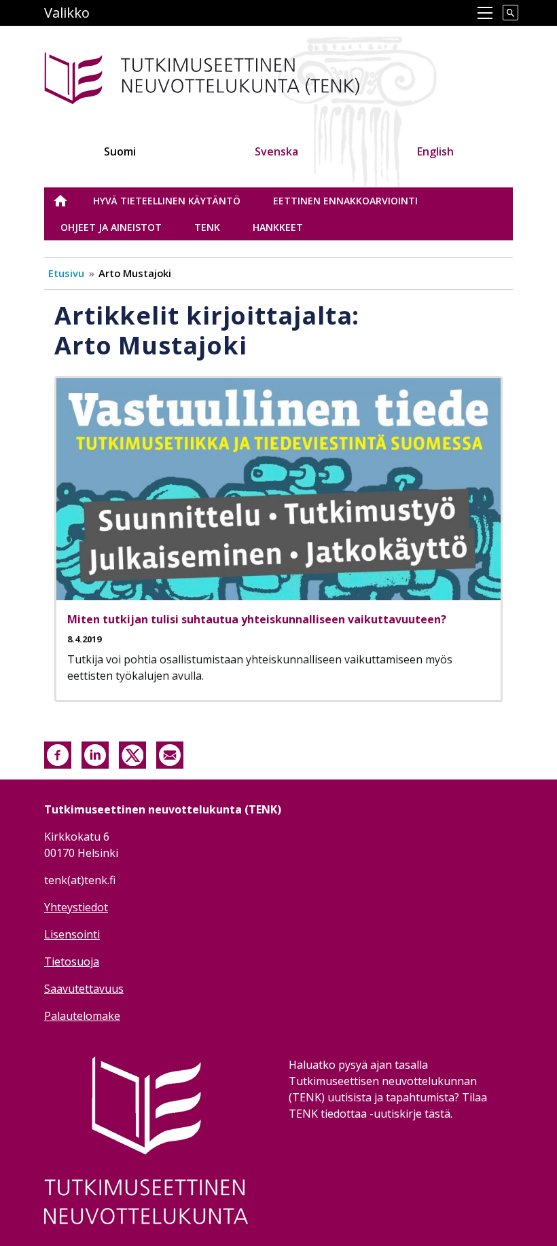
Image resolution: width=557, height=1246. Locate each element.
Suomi (120, 151)
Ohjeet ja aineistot (111, 227)
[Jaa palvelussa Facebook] (57, 754)
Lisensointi (72, 934)
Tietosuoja (71, 961)
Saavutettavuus (84, 988)
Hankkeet (278, 227)
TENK (207, 227)
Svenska (276, 151)
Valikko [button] (67, 12)
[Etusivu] (222, 76)
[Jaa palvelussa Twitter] (132, 754)
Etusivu (68, 200)
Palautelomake (82, 1015)
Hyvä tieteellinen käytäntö (166, 200)
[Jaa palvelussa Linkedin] (95, 754)
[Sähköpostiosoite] (169, 754)
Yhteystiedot (76, 907)
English (435, 151)
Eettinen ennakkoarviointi (345, 200)
